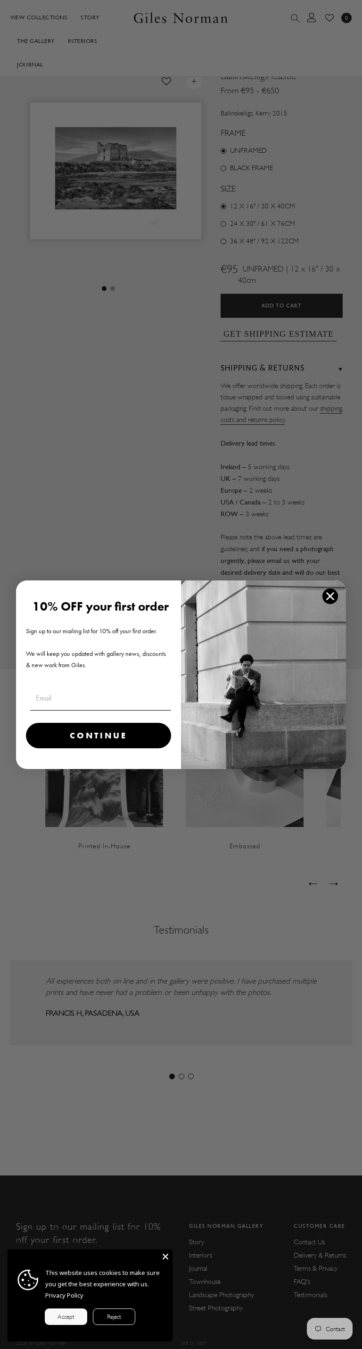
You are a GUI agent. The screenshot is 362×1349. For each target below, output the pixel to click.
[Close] (165, 1256)
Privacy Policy (64, 1295)
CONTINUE (98, 735)
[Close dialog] (330, 596)
